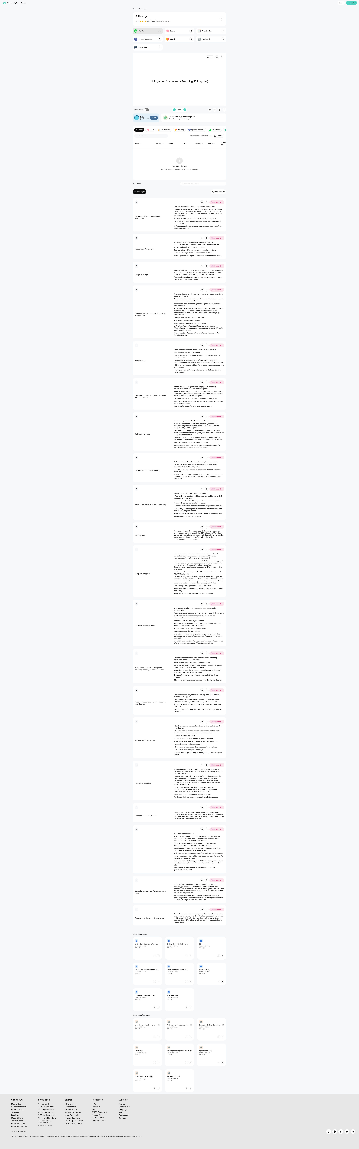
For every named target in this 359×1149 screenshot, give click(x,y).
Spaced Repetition (197, 130)
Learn (152, 130)
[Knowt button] (221, 19)
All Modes (139, 130)
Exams (23, 3)
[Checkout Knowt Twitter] (347, 1131)
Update (219, 135)
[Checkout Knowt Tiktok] (328, 1131)
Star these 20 (220, 192)
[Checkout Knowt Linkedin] (353, 1131)
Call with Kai (216, 130)
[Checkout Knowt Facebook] (340, 1131)
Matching (181, 130)
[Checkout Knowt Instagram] (334, 1131)
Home (9, 3)
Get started (351, 3)
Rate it (153, 21)
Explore (16, 3)
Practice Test (165, 130)
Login (341, 3)
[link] (147, 948)
